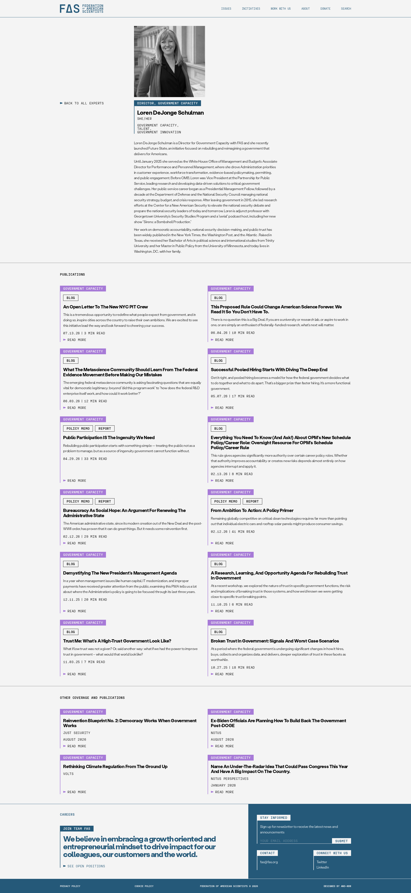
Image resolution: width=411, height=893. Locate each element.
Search (346, 8)
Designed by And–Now (337, 885)
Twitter (322, 862)
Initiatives (251, 8)
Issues (226, 8)
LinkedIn (323, 867)
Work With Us (281, 8)
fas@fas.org (269, 862)
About (305, 8)
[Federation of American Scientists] (81, 8)
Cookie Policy (144, 885)
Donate (325, 8)
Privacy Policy (70, 885)
